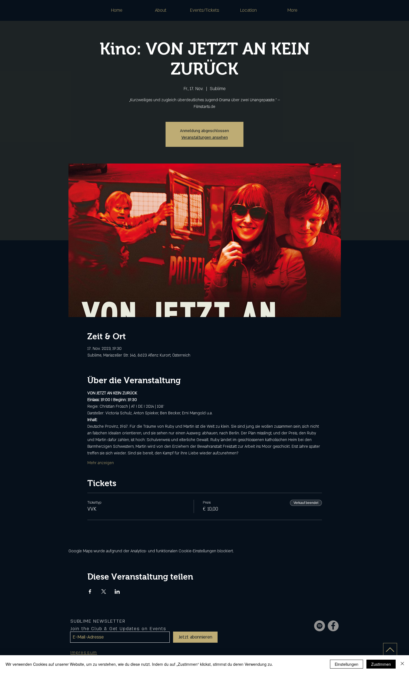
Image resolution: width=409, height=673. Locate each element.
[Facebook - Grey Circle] (333, 625)
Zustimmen (381, 664)
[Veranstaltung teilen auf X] (103, 591)
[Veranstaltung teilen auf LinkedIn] (117, 591)
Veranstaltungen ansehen (204, 137)
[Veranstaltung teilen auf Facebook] (90, 591)
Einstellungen (346, 664)
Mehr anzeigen (100, 463)
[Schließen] (402, 664)
